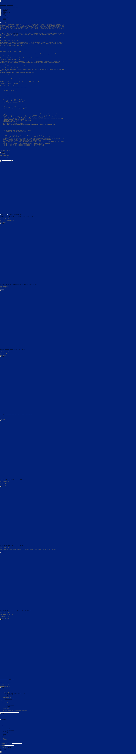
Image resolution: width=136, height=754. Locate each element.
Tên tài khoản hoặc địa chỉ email (6, 743)
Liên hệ (4, 735)
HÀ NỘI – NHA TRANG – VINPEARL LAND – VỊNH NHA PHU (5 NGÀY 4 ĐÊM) (19, 284)
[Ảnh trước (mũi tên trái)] (0, 752)
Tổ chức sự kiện (5, 732)
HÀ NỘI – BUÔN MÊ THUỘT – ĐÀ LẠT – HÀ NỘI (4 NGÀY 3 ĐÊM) (16, 414)
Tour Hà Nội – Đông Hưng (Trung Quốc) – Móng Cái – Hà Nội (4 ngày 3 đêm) (17, 610)
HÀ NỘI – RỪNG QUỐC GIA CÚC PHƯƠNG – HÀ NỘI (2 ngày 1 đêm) (16, 216)
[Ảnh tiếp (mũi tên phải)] (1, 752)
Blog (3, 733)
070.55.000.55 (8, 153)
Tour (5, 5)
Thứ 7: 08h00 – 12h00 (8, 699)
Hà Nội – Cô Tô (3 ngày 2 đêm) (7, 679)
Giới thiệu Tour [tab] (5, 17)
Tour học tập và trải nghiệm (9, 705)
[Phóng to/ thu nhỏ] (1, 751)
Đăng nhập (10, 747)
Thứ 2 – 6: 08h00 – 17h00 (9, 698)
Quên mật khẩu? (3, 749)
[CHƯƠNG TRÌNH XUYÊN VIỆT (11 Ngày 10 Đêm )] (13, 543)
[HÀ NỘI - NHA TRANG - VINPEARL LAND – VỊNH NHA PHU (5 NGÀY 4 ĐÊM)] (13, 282)
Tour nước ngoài (7, 703)
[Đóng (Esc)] (0, 751)
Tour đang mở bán (10, 5)
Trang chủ (4, 3)
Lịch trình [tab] (4, 18)
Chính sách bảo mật (3, 723)
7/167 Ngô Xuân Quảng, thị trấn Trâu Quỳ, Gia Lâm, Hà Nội (15, 693)
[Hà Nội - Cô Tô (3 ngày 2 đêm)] (13, 676)
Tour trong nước (7, 704)
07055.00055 (7, 695)
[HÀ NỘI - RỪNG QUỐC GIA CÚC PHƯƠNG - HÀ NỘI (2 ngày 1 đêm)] (10, 214)
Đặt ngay (2, 161)
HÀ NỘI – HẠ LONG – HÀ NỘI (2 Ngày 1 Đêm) (11, 479)
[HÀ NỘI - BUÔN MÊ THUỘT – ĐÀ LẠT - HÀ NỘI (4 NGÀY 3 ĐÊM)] (13, 412)
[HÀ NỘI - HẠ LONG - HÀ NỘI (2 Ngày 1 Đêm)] (13, 477)
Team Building (7, 706)
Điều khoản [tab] (4, 19)
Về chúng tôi (5, 734)
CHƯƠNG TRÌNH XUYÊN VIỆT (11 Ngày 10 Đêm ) (12, 545)
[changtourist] (2, 1)
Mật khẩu (2, 745)
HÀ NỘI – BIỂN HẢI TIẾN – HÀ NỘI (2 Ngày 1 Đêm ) (12, 349)
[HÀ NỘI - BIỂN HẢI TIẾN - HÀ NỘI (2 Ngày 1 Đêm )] (13, 347)
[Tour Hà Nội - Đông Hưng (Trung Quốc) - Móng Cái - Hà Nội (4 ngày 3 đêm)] (13, 608)
